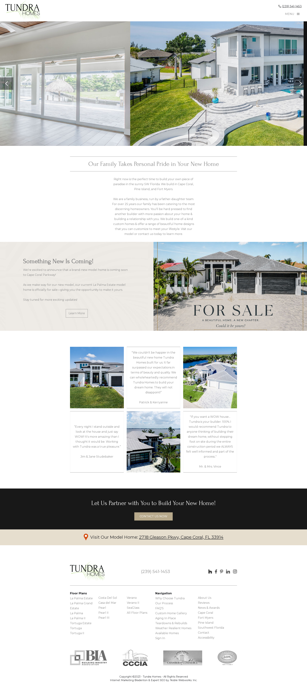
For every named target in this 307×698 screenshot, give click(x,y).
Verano (132, 597)
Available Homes (167, 633)
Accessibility (206, 637)
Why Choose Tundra (170, 598)
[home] (23, 10)
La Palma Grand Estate (81, 606)
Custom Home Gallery (171, 613)
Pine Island (206, 622)
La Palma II (77, 618)
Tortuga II (77, 633)
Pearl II (103, 612)
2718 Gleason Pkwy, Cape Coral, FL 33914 (181, 537)
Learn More (77, 313)
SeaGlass (133, 607)
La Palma (76, 613)
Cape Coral (205, 612)
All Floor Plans (137, 612)
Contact (203, 632)
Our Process (164, 603)
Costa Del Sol (107, 597)
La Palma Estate (81, 598)
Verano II (133, 602)
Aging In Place (165, 618)
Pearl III (103, 617)
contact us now (153, 516)
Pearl (102, 607)
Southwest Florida (211, 627)
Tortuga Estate (80, 623)
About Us (204, 597)
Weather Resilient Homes (173, 628)
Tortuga (76, 628)
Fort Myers (205, 617)
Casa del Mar (107, 602)
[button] (298, 14)
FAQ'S (159, 608)
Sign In (160, 638)
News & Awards (209, 607)
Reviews (203, 602)
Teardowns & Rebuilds (171, 623)
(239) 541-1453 (292, 6)
